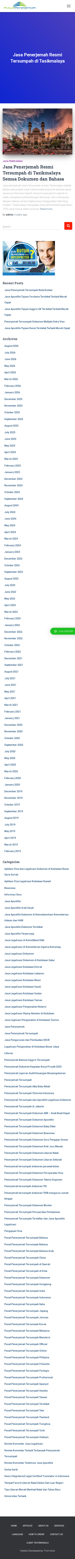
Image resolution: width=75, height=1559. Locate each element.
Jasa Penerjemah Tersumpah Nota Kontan (28, 290)
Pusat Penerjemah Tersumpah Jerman (26, 1317)
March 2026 (11, 379)
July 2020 (9, 751)
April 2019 (10, 838)
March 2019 (11, 844)
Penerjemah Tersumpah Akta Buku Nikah (27, 1086)
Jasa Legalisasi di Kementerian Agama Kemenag (32, 947)
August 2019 (11, 818)
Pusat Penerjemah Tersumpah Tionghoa (27, 1424)
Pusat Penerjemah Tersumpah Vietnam (26, 1437)
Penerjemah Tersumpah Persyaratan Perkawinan (32, 1212)
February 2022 (12, 651)
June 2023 (10, 592)
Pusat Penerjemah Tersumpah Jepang (26, 1311)
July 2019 (9, 824)
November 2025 (13, 405)
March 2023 (11, 612)
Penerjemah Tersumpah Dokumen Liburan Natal (31, 1153)
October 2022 (12, 645)
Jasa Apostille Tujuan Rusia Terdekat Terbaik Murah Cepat (37, 328)
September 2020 (13, 744)
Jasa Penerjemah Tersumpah (21, 1033)
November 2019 (13, 798)
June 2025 (10, 439)
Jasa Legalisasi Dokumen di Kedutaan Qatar (29, 960)
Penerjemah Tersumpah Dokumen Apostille (29, 1119)
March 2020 (11, 771)
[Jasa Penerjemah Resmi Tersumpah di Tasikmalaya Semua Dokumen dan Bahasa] (37, 132)
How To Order (36, 1534)
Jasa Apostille (12, 901)
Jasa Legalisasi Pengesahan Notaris (25, 1006)
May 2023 (9, 598)
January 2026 (12, 392)
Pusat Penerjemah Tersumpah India (24, 1291)
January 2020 (12, 784)
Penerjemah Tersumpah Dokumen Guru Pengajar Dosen (36, 1139)
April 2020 (10, 764)
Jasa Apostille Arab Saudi (19, 907)
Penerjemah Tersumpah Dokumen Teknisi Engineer (33, 1179)
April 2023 (10, 605)
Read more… (47, 209)
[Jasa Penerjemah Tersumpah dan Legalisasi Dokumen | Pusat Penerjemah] (21, 6)
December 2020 (13, 725)
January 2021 (12, 718)
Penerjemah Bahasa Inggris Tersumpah (27, 1060)
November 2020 (13, 731)
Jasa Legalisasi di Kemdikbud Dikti (24, 940)
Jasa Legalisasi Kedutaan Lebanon (24, 973)
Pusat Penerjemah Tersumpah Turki (24, 1430)
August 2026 (11, 346)
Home (14, 1526)
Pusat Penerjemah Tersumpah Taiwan (25, 1397)
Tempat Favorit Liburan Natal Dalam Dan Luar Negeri (33, 1482)
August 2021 (11, 671)
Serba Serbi (11, 1469)
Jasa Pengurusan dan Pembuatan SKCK (27, 1040)
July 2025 (9, 432)
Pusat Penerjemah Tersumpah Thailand (26, 1417)
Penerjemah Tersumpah (18, 1080)
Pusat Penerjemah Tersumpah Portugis (26, 1370)
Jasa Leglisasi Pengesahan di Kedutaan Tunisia (31, 1020)
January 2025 (12, 472)
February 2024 (12, 545)
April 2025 (10, 452)
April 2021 (10, 698)
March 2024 (11, 538)
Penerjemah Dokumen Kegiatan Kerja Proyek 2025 (33, 1066)
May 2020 (9, 758)
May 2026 (9, 366)
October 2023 (12, 565)
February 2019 (12, 851)
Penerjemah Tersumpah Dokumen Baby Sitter (30, 1126)
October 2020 (12, 738)
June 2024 (10, 518)
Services (59, 1526)
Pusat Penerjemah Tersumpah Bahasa (26, 1237)
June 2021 (10, 685)
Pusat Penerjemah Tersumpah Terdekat (26, 1404)
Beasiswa (9, 888)
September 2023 (13, 572)
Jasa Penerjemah (13, 161)
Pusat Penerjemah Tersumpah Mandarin (27, 1337)
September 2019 (13, 811)
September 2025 (13, 419)
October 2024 (12, 492)
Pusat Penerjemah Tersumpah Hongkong (27, 1284)
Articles (27, 1526)
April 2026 (10, 372)
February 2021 (12, 711)
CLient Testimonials (38, 1543)
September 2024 (13, 499)
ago (20, 214)
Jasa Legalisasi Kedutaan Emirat (23, 967)
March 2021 (11, 705)
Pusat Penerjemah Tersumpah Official (25, 1344)
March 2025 (11, 459)
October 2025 (12, 412)
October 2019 (12, 804)
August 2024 (11, 505)
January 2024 (12, 552)
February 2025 (12, 465)
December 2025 (13, 399)
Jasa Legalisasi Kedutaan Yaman (23, 1000)
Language (17, 1534)
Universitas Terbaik (15, 1496)
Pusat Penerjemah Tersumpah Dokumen (27, 1277)
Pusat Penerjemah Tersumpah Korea (25, 1324)
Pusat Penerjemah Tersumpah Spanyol (26, 1384)
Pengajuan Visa (13, 1231)
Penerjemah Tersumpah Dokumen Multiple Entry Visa (34, 321)
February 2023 (12, 618)
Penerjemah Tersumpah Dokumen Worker (28, 1205)
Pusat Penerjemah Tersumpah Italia (24, 1304)
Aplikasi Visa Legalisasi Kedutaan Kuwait (27, 881)
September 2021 (13, 665)
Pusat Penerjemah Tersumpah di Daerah (27, 1264)
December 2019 (13, 791)
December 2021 (13, 658)
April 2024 (10, 532)
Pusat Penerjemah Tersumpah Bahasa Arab (29, 1251)
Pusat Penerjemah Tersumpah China (25, 1257)
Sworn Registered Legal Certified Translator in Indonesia (36, 1476)
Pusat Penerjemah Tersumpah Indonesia (27, 1297)
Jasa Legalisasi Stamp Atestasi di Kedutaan (29, 1013)
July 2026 (9, 352)
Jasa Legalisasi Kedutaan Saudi (22, 986)
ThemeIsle (49, 1550)
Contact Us (56, 1534)
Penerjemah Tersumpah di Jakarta (24, 1106)
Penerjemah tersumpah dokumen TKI (25, 1186)
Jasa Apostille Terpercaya (19, 933)
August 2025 (11, 425)
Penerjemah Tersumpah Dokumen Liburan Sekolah (33, 1159)
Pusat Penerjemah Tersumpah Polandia (27, 1364)
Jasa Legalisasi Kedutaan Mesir (22, 980)
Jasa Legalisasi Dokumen (19, 953)
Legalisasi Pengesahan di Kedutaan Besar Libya (31, 1046)
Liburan (8, 1053)
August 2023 (11, 578)
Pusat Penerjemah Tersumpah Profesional (28, 1377)
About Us (43, 1526)
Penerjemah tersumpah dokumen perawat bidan (31, 1166)
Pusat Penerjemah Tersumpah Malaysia (27, 1330)
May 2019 (9, 831)
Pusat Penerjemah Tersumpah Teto (24, 1410)
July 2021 (9, 678)
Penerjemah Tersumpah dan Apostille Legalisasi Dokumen (37, 1100)
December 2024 (13, 479)
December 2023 (13, 558)
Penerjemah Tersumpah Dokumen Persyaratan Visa (33, 1173)
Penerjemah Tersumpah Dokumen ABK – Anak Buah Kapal (37, 1113)
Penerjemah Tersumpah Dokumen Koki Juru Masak (33, 1146)
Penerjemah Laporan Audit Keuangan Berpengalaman (35, 1073)
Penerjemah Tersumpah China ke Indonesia (29, 1093)
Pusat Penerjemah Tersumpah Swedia (26, 1390)
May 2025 (9, 445)
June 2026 (10, 359)
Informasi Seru (13, 894)
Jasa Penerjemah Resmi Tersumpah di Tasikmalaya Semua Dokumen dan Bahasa (33, 173)
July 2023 (9, 585)
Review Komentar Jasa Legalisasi (23, 1443)
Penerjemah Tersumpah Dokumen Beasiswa (29, 1133)
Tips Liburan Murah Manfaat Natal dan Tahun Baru (32, 1489)
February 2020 (12, 778)
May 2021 (9, 691)
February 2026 (12, 385)
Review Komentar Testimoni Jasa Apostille (28, 1462)
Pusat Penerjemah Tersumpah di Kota (25, 1271)
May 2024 (9, 525)
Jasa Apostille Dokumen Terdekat (23, 927)
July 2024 (9, 512)
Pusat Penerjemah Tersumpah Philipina (26, 1357)
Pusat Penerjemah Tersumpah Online (25, 1350)
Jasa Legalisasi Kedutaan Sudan (23, 993)
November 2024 (13, 485)
